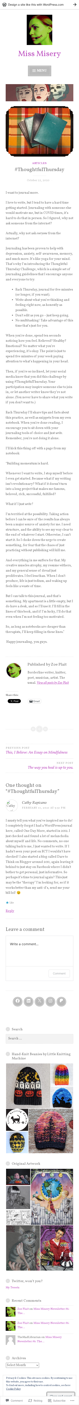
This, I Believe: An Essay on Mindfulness (36, 750)
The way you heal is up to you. (50, 766)
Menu (41, 71)
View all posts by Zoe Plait (53, 683)
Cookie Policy (13, 1389)
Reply (10, 911)
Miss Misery (39, 54)
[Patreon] (61, 1002)
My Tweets (12, 1288)
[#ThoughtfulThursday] (39, 131)
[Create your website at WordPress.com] (39, 4)
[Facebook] (17, 1002)
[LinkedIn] (28, 1002)
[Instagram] (50, 1002)
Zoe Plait (23, 1309)
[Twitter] (39, 1002)
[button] (28, 1086)
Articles (39, 163)
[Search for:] (39, 1039)
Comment (59, 973)
